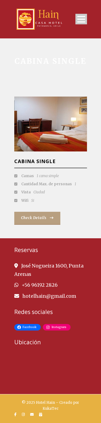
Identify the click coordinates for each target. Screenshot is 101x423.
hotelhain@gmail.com (49, 296)
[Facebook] (16, 415)
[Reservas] (41, 415)
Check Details (34, 218)
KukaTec (50, 408)
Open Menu (81, 19)
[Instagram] (24, 415)
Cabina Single (35, 161)
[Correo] (32, 415)
